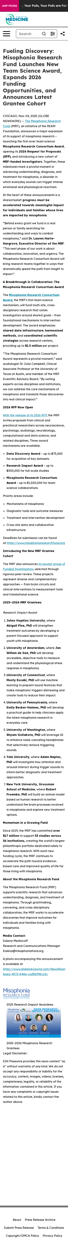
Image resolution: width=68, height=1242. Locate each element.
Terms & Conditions (51, 1228)
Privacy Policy (52, 1235)
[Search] (44, 34)
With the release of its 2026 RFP (25, 415)
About (17, 1220)
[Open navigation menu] (6, 33)
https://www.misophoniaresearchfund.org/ (37, 543)
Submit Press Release (19, 1228)
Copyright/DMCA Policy (22, 1235)
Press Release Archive (40, 1220)
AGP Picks (9, 5)
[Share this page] (62, 33)
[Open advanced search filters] (52, 34)
